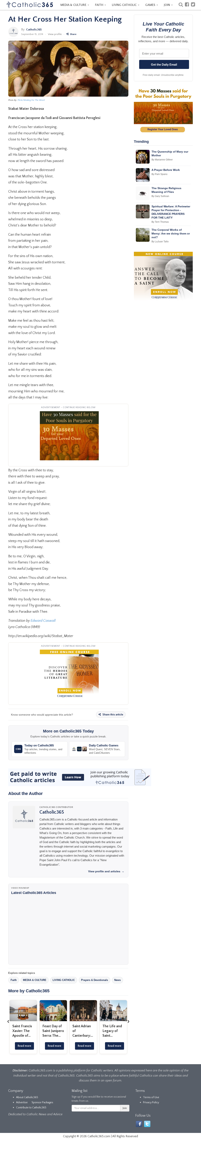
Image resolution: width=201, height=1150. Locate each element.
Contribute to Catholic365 (31, 1107)
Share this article (112, 714)
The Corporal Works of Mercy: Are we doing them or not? (171, 233)
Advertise (22, 1102)
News (117, 980)
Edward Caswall (43, 621)
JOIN (167, 5)
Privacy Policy (151, 1102)
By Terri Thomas (160, 222)
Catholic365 (34, 29)
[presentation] (8, 1021)
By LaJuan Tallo (160, 241)
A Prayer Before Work (166, 169)
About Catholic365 (27, 1097)
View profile (55, 34)
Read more (24, 1045)
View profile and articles (106, 871)
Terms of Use (151, 1097)
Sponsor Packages (42, 1102)
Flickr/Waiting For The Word (31, 100)
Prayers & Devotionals (94, 980)
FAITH (99, 5)
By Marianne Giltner (162, 159)
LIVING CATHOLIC (124, 5)
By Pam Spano (159, 174)
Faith (14, 980)
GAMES (150, 5)
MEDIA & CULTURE (73, 5)
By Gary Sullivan (160, 196)
